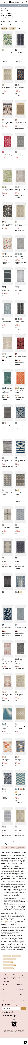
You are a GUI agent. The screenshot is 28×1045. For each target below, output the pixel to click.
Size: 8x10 (11, 28)
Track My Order (6, 982)
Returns (4, 992)
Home (2, 9)
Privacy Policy (6, 1012)
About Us (5, 984)
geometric (17, 919)
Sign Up (23, 1008)
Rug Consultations (19, 995)
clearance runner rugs (8, 962)
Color (16, 21)
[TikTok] (14, 1015)
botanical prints (5, 921)
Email (22, 1001)
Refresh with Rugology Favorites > (14, 5)
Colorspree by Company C (20, 258)
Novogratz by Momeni (19, 156)
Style (22, 21)
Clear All (18, 28)
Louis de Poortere (6, 392)
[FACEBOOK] (5, 1015)
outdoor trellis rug (7, 956)
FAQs (4, 989)
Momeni (4, 54)
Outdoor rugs (9, 912)
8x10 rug (12, 870)
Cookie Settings (19, 984)
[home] (14, 3)
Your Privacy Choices (14, 1033)
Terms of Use (12, 1012)
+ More (18, 25)
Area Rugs (3, 10)
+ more (11, 388)
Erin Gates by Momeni (7, 290)
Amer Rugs (18, 663)
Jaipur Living (18, 88)
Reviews (4, 987)
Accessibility (18, 982)
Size (10, 21)
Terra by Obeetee (6, 88)
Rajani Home (5, 323)
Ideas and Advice (19, 987)
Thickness (11, 25)
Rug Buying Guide (19, 989)
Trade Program (6, 995)
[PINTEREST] (8, 1015)
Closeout (7, 9)
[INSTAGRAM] (3, 1015)
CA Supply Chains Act (19, 1031)
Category (3, 21)
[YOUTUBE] (11, 1015)
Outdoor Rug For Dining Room (10, 959)
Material (3, 25)
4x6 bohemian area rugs (8, 968)
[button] (26, 2)
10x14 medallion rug (16, 956)
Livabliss (17, 123)
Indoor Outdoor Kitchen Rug (9, 965)
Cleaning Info (18, 992)
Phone (4, 1001)
